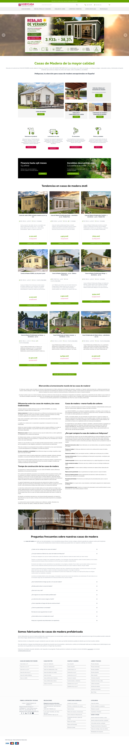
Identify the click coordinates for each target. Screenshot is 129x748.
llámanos (42, 173)
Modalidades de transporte (97, 731)
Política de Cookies (71, 721)
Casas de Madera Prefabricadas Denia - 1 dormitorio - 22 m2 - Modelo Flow (64, 216)
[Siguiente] (125, 35)
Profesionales (104, 9)
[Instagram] (30, 713)
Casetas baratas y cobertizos (73, 680)
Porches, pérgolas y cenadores (42, 9)
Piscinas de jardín (95, 672)
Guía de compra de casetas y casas (99, 717)
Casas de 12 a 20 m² (24, 666)
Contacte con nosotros (72, 703)
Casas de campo (47, 675)
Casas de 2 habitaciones (49, 666)
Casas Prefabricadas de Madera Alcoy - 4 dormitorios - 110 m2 (96, 336)
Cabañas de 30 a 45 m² (72, 686)
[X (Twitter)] (23, 713)
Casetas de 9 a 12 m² (72, 675)
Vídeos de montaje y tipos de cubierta (99, 728)
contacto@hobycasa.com (24, 650)
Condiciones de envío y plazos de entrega (74, 718)
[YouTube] (33, 713)
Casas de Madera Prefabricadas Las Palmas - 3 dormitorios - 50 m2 (33, 336)
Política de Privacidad (72, 724)
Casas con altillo (23, 678)
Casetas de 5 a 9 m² (71, 672)
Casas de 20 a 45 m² (24, 669)
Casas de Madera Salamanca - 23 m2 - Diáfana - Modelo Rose (64, 274)
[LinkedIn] (26, 713)
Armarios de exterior (95, 686)
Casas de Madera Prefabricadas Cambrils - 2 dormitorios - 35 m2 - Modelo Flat (96, 216)
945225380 (90, 649)
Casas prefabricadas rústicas (50, 680)
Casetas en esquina (71, 678)
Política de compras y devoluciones (75, 711)
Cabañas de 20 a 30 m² (72, 683)
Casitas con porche (48, 683)
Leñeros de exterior (95, 683)
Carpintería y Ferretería (75, 9)
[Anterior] (3, 35)
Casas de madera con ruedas (50, 672)
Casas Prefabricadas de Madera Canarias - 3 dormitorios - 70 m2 (64, 336)
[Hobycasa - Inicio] (26, 4)
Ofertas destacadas (90, 9)
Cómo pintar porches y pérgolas (98, 723)
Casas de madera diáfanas (26, 675)
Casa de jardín (70, 663)
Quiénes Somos (70, 709)
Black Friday (93, 692)
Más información (73, 173)
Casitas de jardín (71, 666)
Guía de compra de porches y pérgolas (99, 720)
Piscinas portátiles (95, 669)
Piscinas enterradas (95, 666)
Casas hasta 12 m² (24, 663)
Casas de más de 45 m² (25, 672)
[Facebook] (21, 713)
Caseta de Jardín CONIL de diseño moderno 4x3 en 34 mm (33, 216)
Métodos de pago (71, 727)
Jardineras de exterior (96, 689)
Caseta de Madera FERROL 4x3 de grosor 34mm (33, 273)
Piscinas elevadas (95, 663)
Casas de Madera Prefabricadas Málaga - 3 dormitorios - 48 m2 (96, 274)
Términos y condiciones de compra (75, 706)
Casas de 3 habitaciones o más (50, 669)
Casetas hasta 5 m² (71, 669)
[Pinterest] (28, 713)
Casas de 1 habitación (48, 663)
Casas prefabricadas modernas (51, 678)
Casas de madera (25, 9)
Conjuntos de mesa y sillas (97, 680)
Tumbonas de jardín (95, 678)
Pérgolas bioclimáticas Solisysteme (99, 726)
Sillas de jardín (94, 675)
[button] (89, 4)
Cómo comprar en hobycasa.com (74, 714)
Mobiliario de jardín (60, 9)
